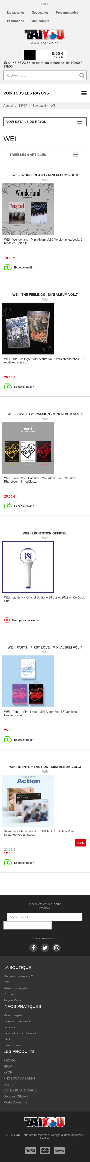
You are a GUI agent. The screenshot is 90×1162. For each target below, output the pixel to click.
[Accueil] (45, 36)
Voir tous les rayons (26, 93)
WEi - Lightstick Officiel (45, 533)
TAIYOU (14, 1135)
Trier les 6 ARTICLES (27, 154)
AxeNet (45, 1138)
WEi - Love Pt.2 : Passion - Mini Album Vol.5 (45, 414)
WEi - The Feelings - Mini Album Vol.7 (45, 294)
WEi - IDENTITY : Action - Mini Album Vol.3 (45, 766)
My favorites (15, 12)
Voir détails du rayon (26, 122)
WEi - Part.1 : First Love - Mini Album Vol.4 (45, 647)
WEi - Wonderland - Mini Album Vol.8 (45, 175)
